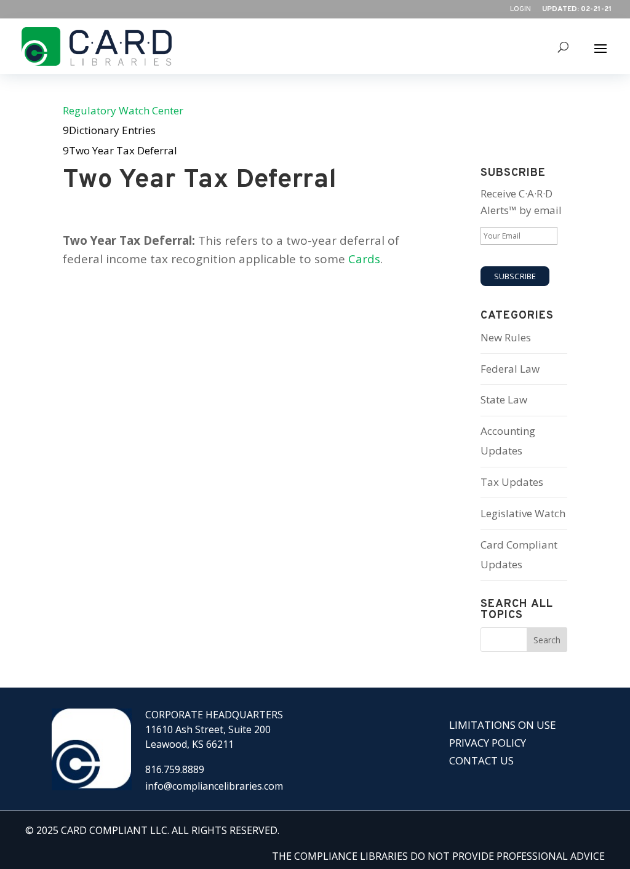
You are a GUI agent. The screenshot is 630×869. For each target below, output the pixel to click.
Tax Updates (511, 482)
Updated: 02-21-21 (577, 10)
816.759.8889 (174, 769)
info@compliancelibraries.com (214, 786)
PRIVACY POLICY (487, 743)
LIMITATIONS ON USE (502, 725)
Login (520, 10)
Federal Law (510, 369)
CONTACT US (481, 760)
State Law (503, 399)
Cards (364, 259)
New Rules (505, 337)
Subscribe (515, 276)
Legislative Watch (522, 513)
